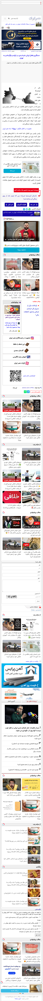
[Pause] (5, 239)
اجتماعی (33, 51)
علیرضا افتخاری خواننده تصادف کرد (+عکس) (25, 744)
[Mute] (8, 239)
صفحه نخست (38, 51)
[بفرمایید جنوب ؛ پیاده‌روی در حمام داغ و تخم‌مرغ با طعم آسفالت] (12, 309)
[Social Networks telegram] (24, 209)
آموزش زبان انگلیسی (19, 357)
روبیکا (14, 129)
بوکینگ (32, 610)
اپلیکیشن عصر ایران (29, 376)
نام (39, 565)
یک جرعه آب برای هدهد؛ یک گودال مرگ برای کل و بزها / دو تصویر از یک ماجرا (12, 325)
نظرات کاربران (21, 204)
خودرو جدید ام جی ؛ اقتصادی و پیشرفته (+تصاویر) (24, 770)
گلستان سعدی (18, 350)
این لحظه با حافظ (19, 344)
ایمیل (39, 572)
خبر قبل (10, 204)
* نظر (39, 578)
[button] (5, 27)
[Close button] (41, 982)
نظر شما (38, 562)
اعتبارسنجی (38, 610)
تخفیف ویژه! (21, 250)
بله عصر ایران (7, 129)
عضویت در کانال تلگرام (25, 129)
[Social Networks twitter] (27, 209)
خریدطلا (12, 171)
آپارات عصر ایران (19, 363)
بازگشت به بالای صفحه (32, 661)
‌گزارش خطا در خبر (36, 392)
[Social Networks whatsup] (29, 209)
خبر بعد (32, 204)
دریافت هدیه (14, 991)
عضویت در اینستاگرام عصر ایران (19, 338)
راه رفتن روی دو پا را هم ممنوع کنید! (28, 765)
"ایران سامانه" (18, 999)
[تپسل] (4, 219)
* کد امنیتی (37, 594)
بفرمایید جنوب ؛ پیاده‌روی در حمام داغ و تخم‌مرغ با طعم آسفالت (12, 317)
